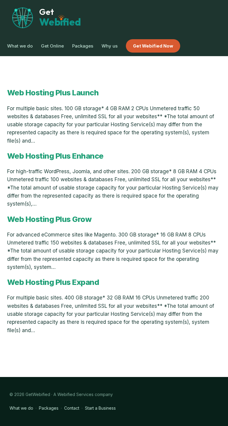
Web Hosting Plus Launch (53, 93)
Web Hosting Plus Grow (49, 219)
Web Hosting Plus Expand (53, 282)
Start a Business (100, 408)
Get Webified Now (153, 45)
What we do (21, 408)
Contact (71, 408)
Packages (48, 408)
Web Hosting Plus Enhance (55, 156)
